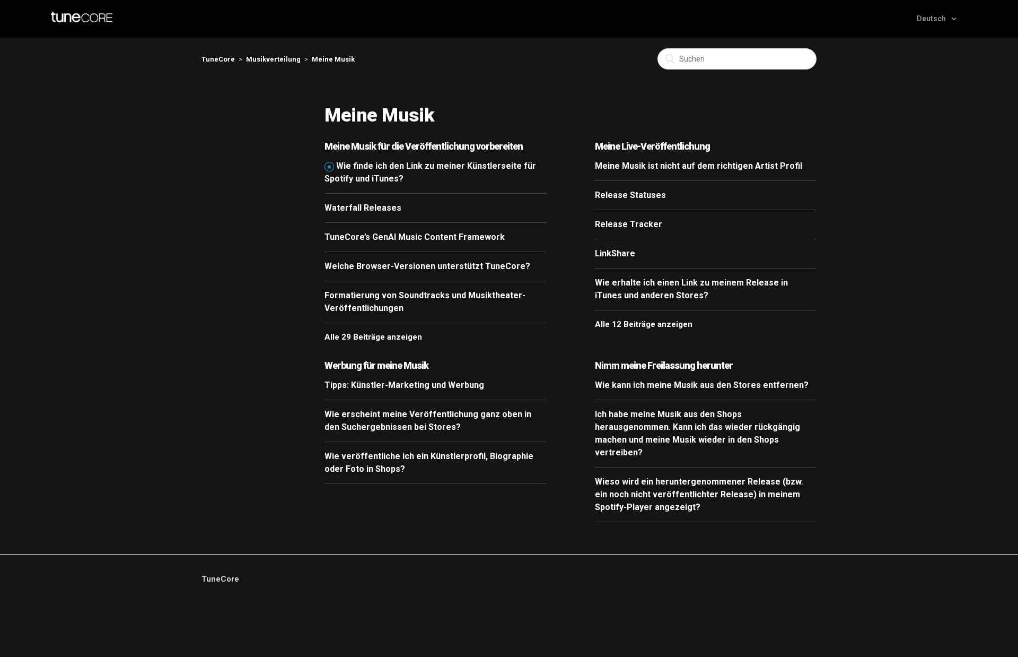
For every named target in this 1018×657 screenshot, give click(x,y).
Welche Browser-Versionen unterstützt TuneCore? (427, 266)
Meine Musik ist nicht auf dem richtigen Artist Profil (698, 166)
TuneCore (218, 59)
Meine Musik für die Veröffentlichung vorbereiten (423, 146)
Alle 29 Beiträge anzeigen (373, 337)
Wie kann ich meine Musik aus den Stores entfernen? (702, 385)
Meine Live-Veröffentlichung (652, 146)
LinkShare (615, 253)
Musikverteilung (273, 59)
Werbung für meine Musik (376, 365)
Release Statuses (630, 195)
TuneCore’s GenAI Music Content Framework (414, 237)
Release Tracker (628, 224)
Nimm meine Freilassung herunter (664, 365)
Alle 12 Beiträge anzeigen (643, 324)
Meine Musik (333, 59)
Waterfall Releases (362, 208)
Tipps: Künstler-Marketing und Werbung (404, 385)
